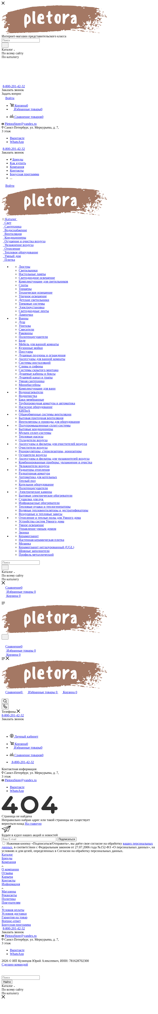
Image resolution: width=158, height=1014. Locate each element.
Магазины (9, 891)
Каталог (7, 854)
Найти (7, 981)
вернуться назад (13, 823)
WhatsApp (17, 142)
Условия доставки (14, 913)
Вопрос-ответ (11, 921)
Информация (11, 884)
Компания (9, 862)
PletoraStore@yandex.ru (21, 123)
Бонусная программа (16, 924)
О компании (10, 869)
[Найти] (5, 45)
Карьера (7, 876)
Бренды (7, 858)
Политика (9, 899)
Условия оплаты (13, 910)
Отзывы (7, 873)
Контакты (8, 880)
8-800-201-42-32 (14, 86)
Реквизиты (9, 895)
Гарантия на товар (14, 917)
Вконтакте (17, 138)
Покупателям (11, 902)
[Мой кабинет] (3, 642)
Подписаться (67, 839)
